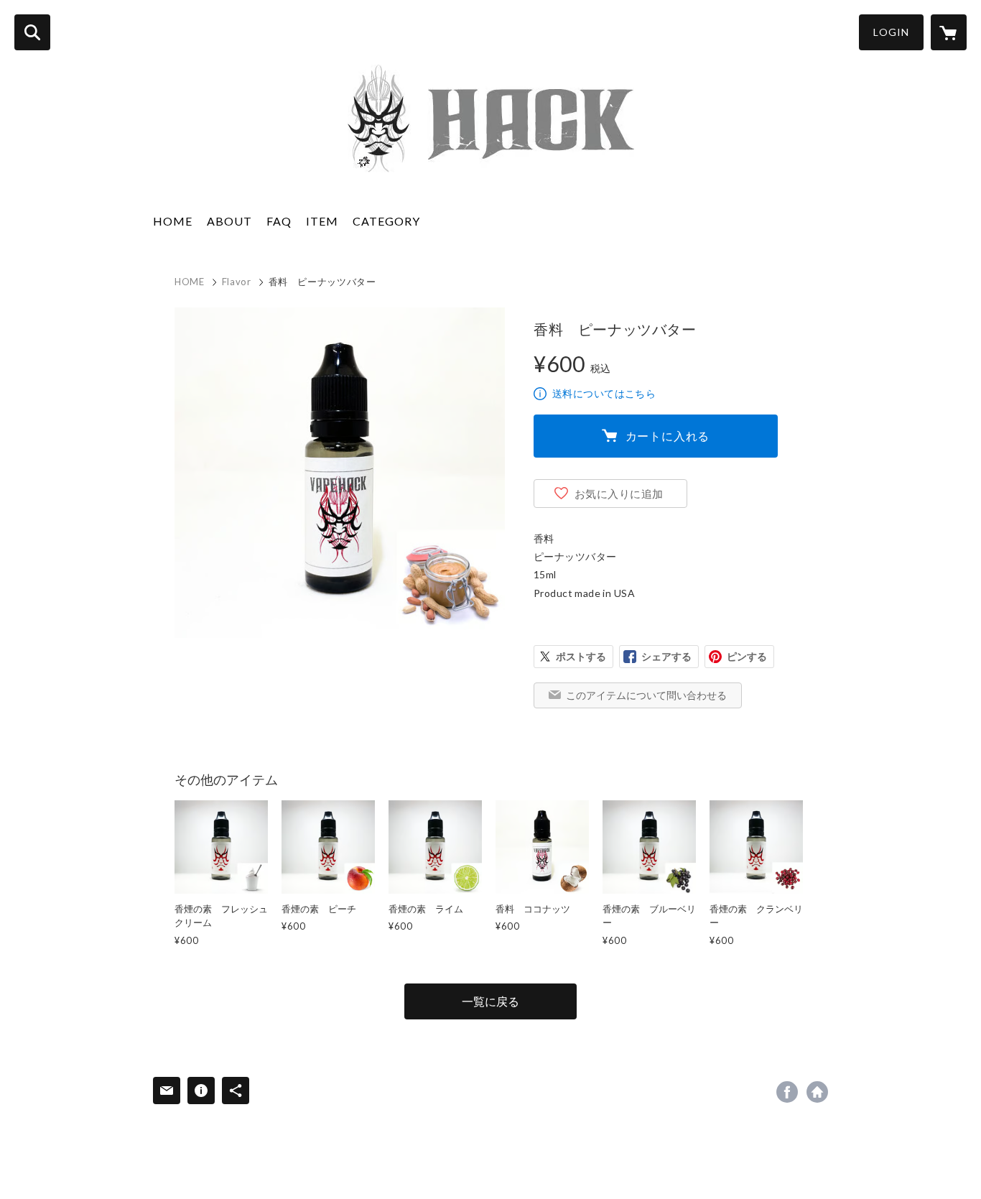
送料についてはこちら (604, 393)
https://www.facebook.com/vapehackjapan (787, 1092)
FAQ (279, 221)
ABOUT (229, 221)
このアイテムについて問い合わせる (646, 695)
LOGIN (891, 32)
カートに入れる (668, 436)
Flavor (236, 281)
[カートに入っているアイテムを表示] (949, 32)
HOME (172, 221)
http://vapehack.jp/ (817, 1092)
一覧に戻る (490, 1001)
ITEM (322, 221)
